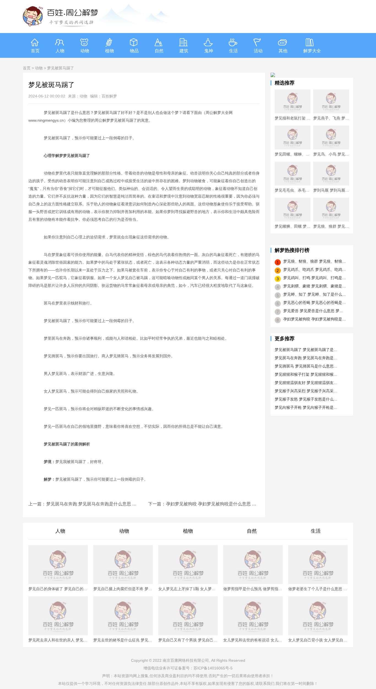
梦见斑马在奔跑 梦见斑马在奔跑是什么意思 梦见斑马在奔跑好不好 (93, 504)
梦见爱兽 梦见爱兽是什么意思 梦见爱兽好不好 (315, 311)
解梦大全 (312, 50)
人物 (60, 50)
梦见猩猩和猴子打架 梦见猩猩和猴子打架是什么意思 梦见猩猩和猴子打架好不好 (306, 374)
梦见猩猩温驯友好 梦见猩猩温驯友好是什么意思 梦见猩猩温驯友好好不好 (306, 383)
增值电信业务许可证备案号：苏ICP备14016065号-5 (188, 668)
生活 (233, 50)
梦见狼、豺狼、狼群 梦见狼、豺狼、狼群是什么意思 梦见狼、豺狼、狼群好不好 (315, 261)
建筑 (183, 50)
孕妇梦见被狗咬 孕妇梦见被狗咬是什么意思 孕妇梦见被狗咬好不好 (213, 504)
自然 (159, 50)
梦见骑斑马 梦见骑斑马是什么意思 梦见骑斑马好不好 (306, 366)
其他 (283, 50)
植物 (109, 50)
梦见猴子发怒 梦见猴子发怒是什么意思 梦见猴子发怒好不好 (306, 399)
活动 (258, 50)
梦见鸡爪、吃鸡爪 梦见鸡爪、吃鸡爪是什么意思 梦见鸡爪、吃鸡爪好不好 (315, 269)
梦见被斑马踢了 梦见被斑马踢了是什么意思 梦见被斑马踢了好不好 (306, 350)
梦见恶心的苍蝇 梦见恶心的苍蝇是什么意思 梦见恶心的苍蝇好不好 (315, 302)
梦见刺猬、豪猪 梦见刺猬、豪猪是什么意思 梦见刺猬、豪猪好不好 (315, 286)
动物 (84, 50)
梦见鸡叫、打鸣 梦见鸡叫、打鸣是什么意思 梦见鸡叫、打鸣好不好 (315, 278)
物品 (134, 50)
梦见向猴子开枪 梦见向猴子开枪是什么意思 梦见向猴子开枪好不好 (306, 407)
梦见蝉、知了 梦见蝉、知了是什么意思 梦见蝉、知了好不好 (315, 294)
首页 (35, 50)
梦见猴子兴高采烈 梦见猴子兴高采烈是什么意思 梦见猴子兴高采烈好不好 (306, 391)
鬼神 (208, 50)
